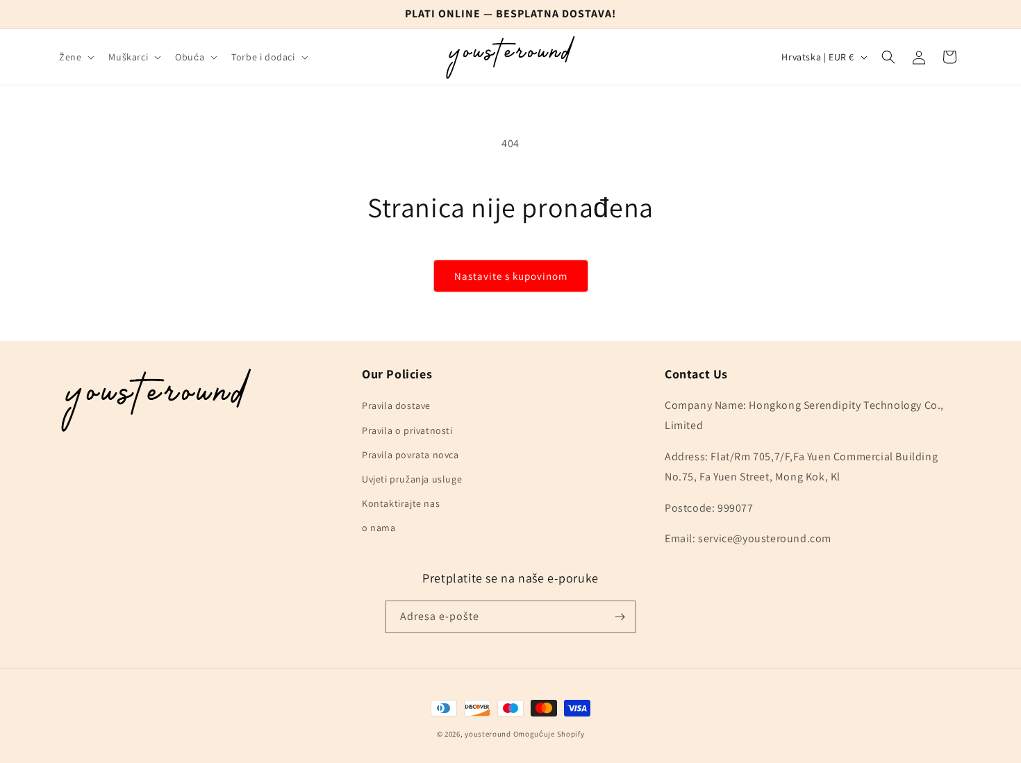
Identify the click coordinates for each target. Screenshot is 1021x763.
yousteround (488, 734)
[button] (75, 57)
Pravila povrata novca (410, 454)
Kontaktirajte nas (401, 503)
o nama (379, 527)
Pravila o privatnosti (407, 430)
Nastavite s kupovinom (510, 276)
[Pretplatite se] (619, 617)
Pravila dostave (396, 405)
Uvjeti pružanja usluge (412, 479)
